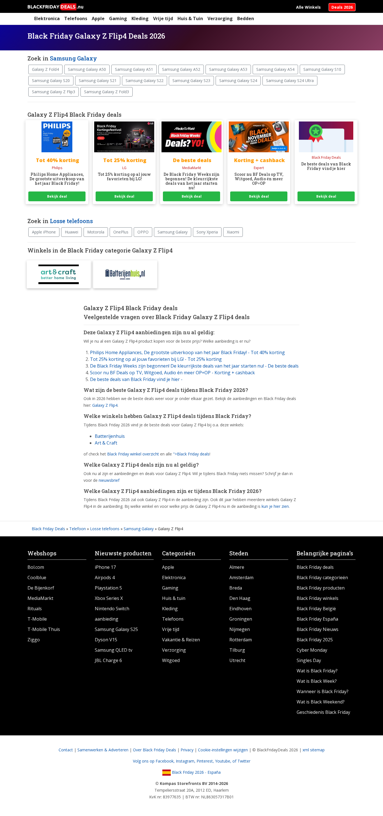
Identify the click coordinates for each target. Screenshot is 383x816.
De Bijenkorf (40, 588)
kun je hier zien (275, 506)
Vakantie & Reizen (181, 640)
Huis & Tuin (190, 18)
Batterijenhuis (110, 436)
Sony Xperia (207, 232)
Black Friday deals (315, 567)
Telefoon (77, 528)
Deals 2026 (342, 7)
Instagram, (186, 761)
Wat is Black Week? (317, 681)
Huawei (71, 232)
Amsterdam (241, 577)
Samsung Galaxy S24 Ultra (290, 80)
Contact (66, 749)
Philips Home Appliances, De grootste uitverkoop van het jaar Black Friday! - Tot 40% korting (187, 352)
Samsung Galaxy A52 (181, 69)
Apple (98, 18)
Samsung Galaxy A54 (275, 69)
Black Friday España (317, 619)
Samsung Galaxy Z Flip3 (53, 91)
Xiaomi (233, 232)
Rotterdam (240, 640)
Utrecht (237, 660)
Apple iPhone (44, 232)
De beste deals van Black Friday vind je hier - (136, 379)
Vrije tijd (163, 18)
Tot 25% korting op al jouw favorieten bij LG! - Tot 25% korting (156, 359)
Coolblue (36, 577)
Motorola (95, 232)
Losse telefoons (71, 221)
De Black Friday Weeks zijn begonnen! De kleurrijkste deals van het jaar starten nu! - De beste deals (194, 366)
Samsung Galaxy (73, 58)
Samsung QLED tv (113, 650)
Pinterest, (206, 761)
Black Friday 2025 (315, 640)
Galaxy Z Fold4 (45, 69)
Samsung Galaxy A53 (228, 69)
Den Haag (239, 598)
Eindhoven (240, 608)
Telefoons (75, 18)
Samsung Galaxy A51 (134, 69)
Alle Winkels (308, 7)
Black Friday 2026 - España (196, 772)
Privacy (187, 749)
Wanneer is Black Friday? (323, 691)
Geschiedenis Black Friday (323, 712)
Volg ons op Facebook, (154, 761)
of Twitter (241, 761)
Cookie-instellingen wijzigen (223, 749)
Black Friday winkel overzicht (133, 454)
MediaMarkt (40, 598)
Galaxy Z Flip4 (104, 405)
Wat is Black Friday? (317, 671)
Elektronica (47, 18)
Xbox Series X (109, 598)
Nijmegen (239, 629)
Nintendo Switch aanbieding (112, 613)
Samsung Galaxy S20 (51, 80)
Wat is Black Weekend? (321, 702)
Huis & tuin (173, 598)
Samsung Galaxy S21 (98, 80)
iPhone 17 (105, 567)
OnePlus (120, 232)
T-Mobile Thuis (43, 629)
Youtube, (223, 761)
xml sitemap (314, 749)
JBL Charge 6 (108, 660)
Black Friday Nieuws (317, 629)
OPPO (143, 232)
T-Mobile (37, 619)
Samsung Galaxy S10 (322, 69)
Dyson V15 (106, 640)
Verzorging (220, 18)
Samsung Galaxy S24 (238, 80)
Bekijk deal (57, 196)
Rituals (34, 608)
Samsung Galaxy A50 (87, 69)
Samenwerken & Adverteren (102, 749)
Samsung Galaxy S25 (116, 629)
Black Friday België (316, 608)
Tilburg (237, 650)
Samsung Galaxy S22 (144, 80)
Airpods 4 (105, 577)
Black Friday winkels (317, 598)
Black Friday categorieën (322, 577)
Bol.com (35, 567)
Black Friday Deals (48, 528)
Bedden (245, 18)
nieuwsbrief (109, 480)
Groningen (240, 619)
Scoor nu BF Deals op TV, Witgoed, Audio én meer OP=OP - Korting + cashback (172, 373)
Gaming (118, 18)
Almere (236, 567)
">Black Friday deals (191, 454)
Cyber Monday (312, 650)
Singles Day (309, 660)
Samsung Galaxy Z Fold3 (106, 91)
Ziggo (33, 640)
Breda (235, 588)
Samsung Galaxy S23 (191, 80)
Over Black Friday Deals (154, 749)
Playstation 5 (108, 588)
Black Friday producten (321, 588)
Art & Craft (106, 443)
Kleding (140, 18)
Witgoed (171, 660)
